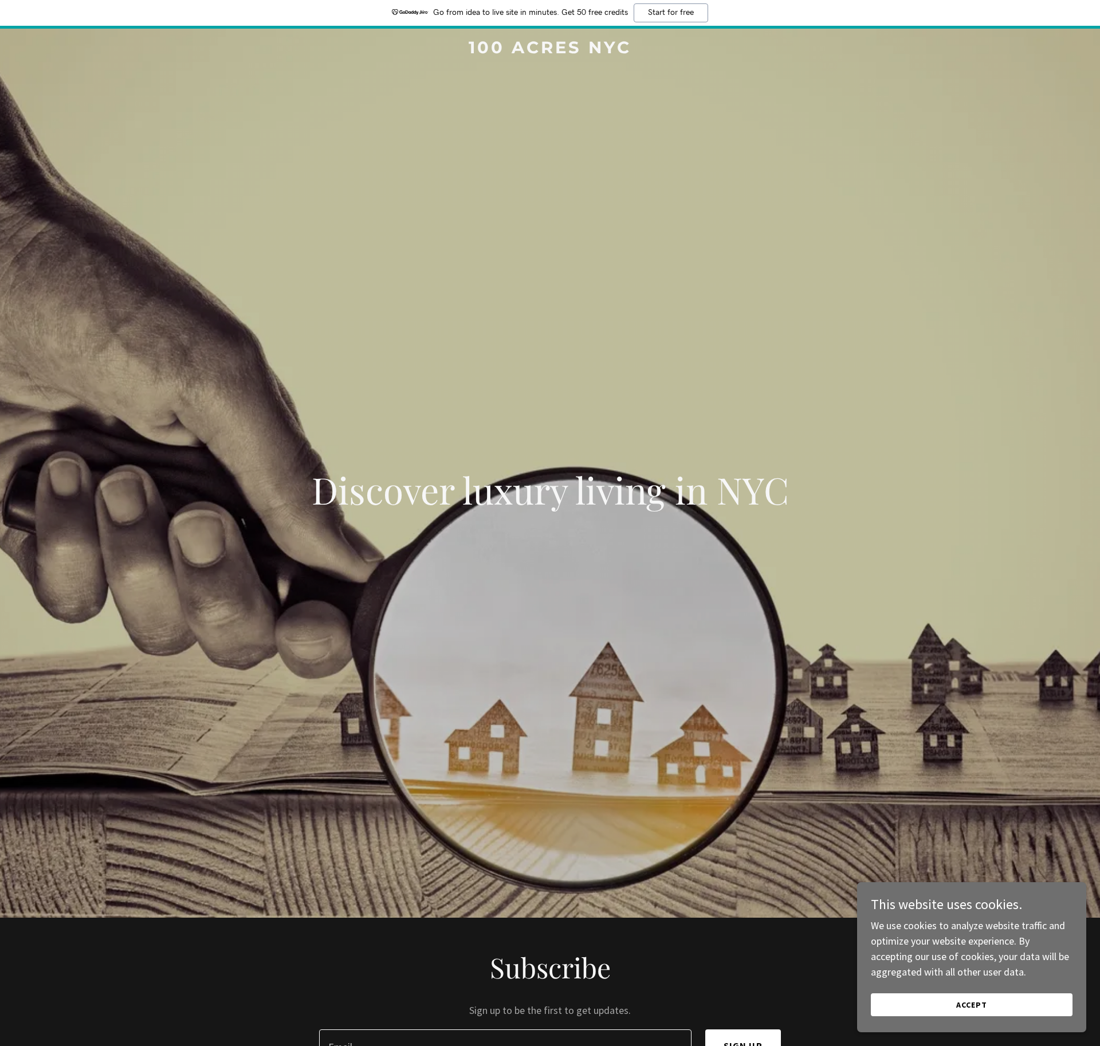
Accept (971, 1005)
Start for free (671, 13)
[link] (550, 49)
